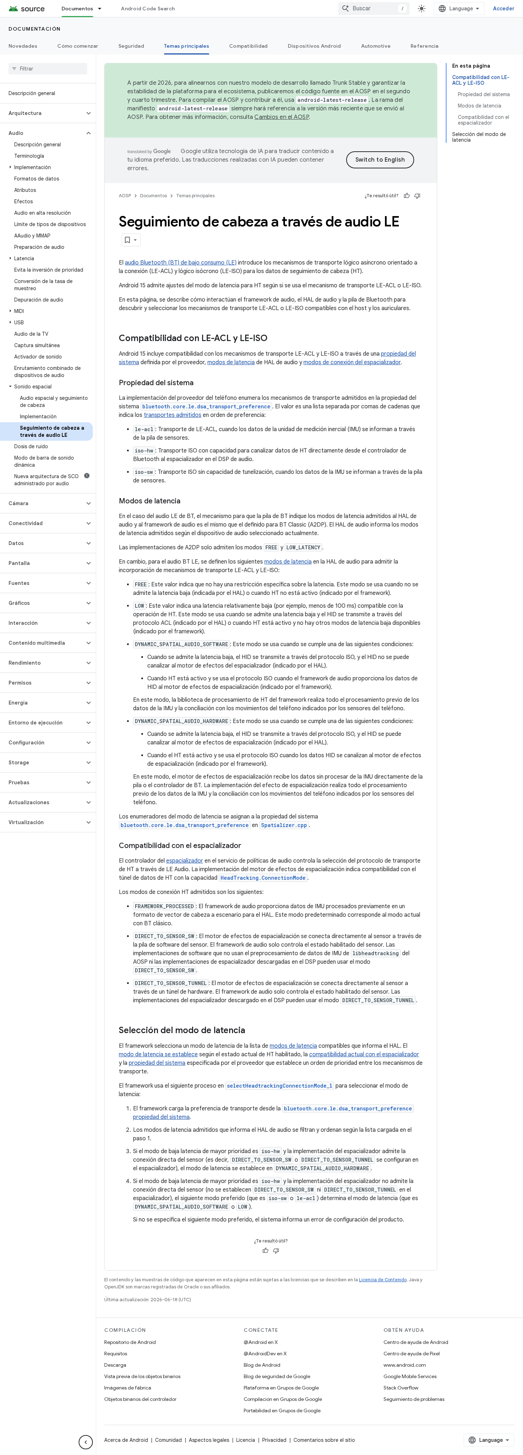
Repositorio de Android (130, 1342)
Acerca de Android (126, 1440)
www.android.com (405, 1365)
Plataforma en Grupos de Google (281, 1388)
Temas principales (186, 46)
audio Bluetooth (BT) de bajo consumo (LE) (181, 262)
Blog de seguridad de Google (277, 1376)
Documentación (35, 29)
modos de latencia (231, 362)
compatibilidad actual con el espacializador (364, 1054)
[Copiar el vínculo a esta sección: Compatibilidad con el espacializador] (248, 846)
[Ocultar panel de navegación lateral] (86, 1442)
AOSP (125, 196)
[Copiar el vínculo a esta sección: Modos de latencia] (187, 501)
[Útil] (406, 195)
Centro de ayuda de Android (416, 1342)
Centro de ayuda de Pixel (412, 1353)
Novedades (23, 46)
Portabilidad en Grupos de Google (282, 1410)
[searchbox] (48, 68)
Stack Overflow (401, 1388)
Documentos (78, 8)
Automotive (376, 46)
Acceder (503, 8)
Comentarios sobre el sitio (324, 1440)
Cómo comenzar (77, 46)
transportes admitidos (172, 415)
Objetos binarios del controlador (140, 1399)
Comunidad (168, 1440)
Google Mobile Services (410, 1376)
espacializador (184, 860)
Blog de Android (262, 1365)
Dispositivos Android (314, 46)
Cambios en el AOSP (281, 117)
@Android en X (261, 1342)
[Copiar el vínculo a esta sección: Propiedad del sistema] (201, 383)
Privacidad (274, 1440)
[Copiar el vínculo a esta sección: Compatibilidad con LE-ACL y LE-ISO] (275, 339)
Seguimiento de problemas (414, 1399)
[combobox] (374, 8)
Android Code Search (148, 8)
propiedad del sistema (157, 1063)
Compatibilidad (248, 46)
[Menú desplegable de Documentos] (102, 8)
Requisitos (115, 1353)
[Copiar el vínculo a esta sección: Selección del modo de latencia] (252, 1031)
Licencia (245, 1440)
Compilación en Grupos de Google (283, 1399)
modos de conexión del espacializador (352, 362)
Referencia (425, 46)
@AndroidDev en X (265, 1353)
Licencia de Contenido (383, 1280)
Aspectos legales (209, 1440)
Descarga (115, 1365)
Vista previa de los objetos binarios (142, 1376)
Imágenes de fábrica (127, 1388)
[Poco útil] (417, 195)
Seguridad (131, 46)
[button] (42, 113)
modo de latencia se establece (158, 1054)
